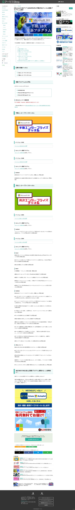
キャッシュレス (5, 36)
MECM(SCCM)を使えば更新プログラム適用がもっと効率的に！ (31, 60)
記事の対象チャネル (22, 48)
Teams (3, 34)
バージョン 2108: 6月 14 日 (20, 161)
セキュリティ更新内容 (19, 152)
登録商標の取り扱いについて (46, 502)
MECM (3, 12)
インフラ (3, 38)
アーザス (3, 47)
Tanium (3, 14)
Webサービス (4, 44)
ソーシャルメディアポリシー (46, 500)
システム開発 (4, 40)
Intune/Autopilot (5, 10)
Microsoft (4, 7)
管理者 (3, 31)
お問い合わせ (61, 1)
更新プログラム (5, 16)
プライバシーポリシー (46, 498)
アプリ (3, 51)
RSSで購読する (20, 446)
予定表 (3, 25)
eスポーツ (4, 42)
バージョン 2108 (23, 54)
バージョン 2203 (23, 57)
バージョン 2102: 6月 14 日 (20, 146)
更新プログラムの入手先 (23, 50)
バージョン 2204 (23, 59)
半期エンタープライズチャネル (24, 51)
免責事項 (46, 505)
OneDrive (4, 29)
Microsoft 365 (4, 23)
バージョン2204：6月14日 (20, 242)
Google (3, 49)
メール (3, 27)
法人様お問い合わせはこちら (33, 439)
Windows (3, 18)
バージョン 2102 (23, 53)
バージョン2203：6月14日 (20, 218)
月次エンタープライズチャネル (24, 56)
